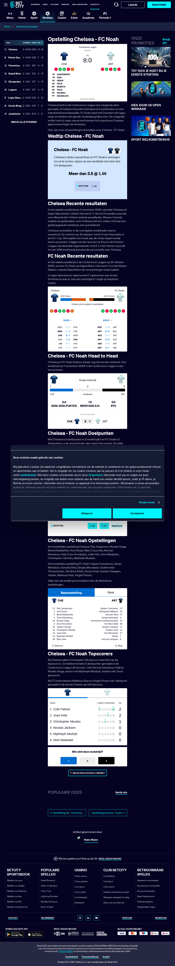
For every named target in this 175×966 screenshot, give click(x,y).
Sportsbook (35, 4)
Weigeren (87, 513)
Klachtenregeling (145, 901)
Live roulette (80, 892)
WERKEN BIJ (161, 918)
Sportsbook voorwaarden (148, 885)
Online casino (81, 876)
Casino (45, 4)
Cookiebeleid (71, 956)
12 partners (95, 475)
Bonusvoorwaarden (146, 891)
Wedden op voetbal (15, 885)
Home (7, 26)
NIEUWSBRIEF (47, 918)
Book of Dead (47, 906)
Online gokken (81, 881)
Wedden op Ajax (14, 896)
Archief (106, 956)
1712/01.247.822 (65, 951)
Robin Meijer (91, 839)
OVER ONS (127, 918)
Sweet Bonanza (48, 880)
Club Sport (108, 881)
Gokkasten (79, 902)
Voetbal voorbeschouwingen (116, 892)
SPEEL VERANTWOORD (110, 858)
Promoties (65, 4)
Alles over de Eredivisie (113, 902)
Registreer (159, 4)
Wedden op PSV (14, 901)
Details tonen (147, 502)
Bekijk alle (166, 41)
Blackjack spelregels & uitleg (116, 897)
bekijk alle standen (24, 122)
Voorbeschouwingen (27, 26)
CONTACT (13, 918)
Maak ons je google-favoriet (89, 772)
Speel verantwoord (80, 4)
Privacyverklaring (90, 956)
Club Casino (109, 886)
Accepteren (137, 513)
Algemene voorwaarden (148, 880)
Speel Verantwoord (145, 896)
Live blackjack (81, 897)
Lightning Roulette (49, 896)
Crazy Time (46, 891)
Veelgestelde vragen (146, 906)
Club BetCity (94, 4)
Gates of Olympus (49, 885)
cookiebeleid (28, 475)
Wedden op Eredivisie (16, 891)
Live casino (54, 4)
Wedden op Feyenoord (17, 906)
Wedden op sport (15, 880)
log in (132, 5)
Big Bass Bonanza (49, 901)
